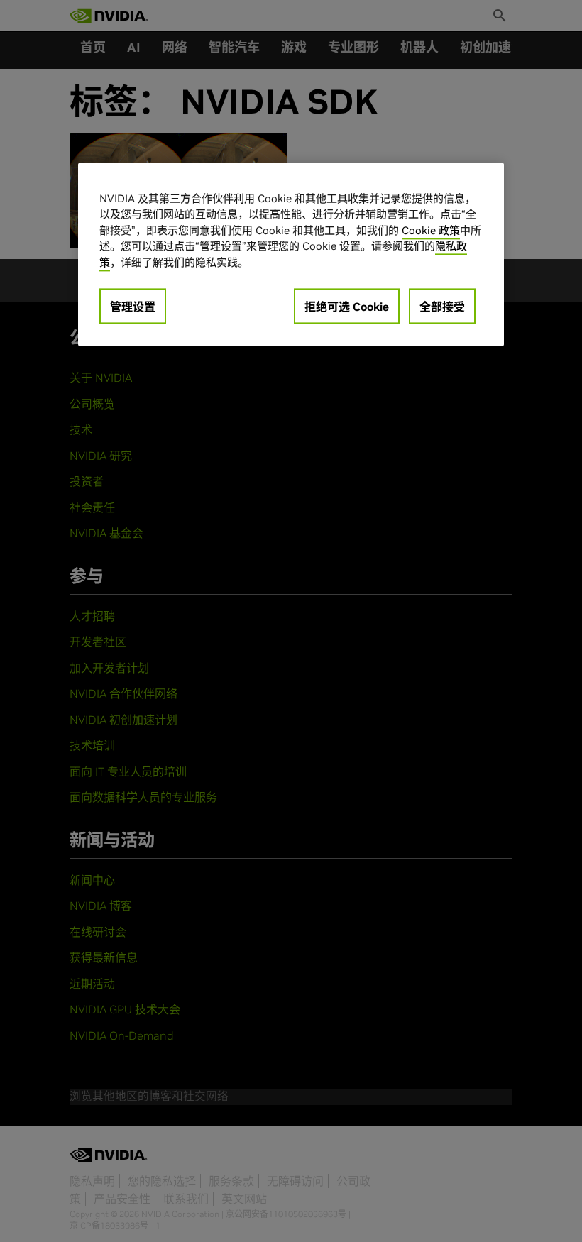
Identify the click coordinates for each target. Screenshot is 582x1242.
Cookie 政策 (431, 230)
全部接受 (442, 306)
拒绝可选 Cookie (346, 306)
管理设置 (132, 306)
